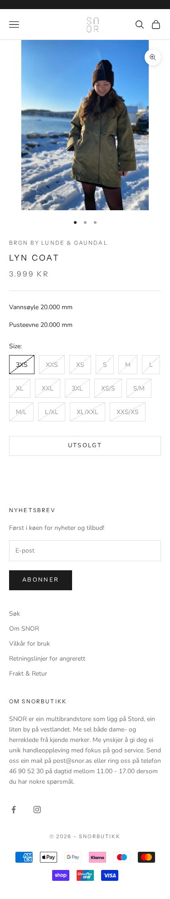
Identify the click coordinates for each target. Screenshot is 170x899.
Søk (14, 613)
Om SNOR (24, 628)
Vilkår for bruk (29, 643)
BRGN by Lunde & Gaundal (58, 242)
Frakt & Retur (28, 673)
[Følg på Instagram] (37, 809)
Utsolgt (85, 445)
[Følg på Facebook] (13, 809)
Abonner (40, 580)
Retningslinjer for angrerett (47, 658)
